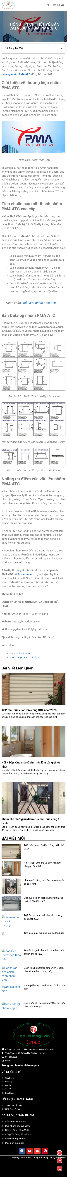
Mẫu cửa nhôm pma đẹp (39, 303)
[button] (61, 48)
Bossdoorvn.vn (27, 574)
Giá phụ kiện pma (20, 653)
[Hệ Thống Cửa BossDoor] (8, 5)
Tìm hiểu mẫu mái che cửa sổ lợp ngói (44, 933)
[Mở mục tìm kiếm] (48, 5)
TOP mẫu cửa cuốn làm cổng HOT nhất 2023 (29, 710)
